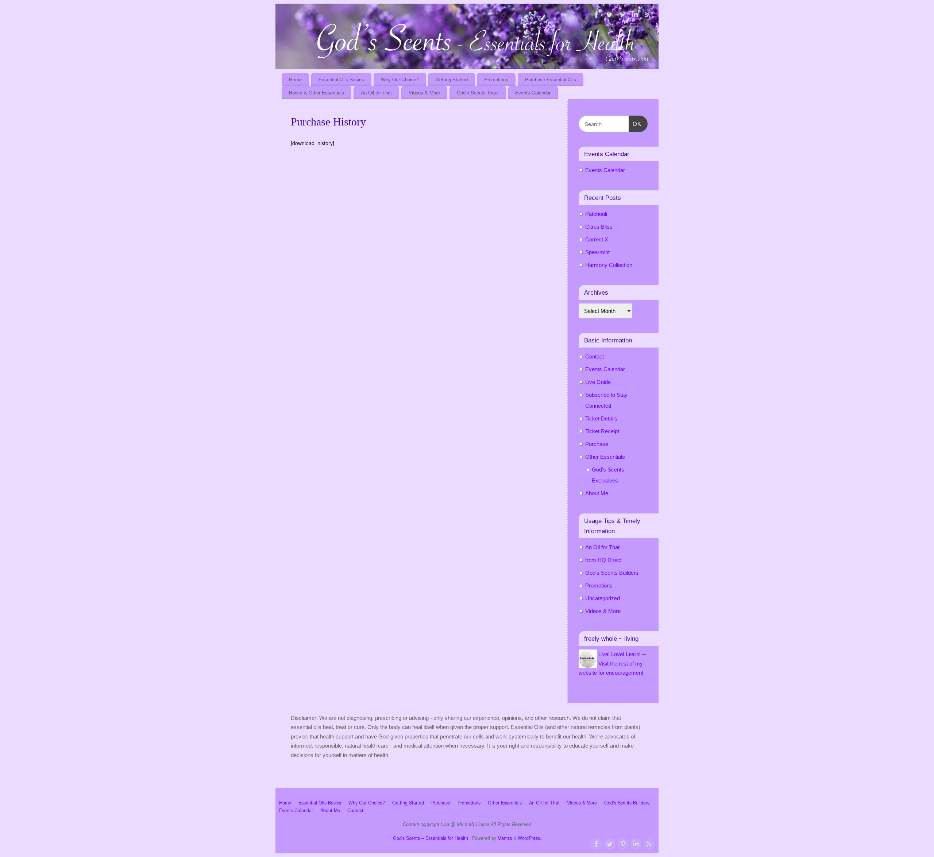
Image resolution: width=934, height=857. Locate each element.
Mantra (505, 838)
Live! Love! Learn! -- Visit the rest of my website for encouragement (612, 663)
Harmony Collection (608, 265)
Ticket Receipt (602, 431)
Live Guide (598, 382)
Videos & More (424, 92)
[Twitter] (609, 16)
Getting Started (452, 79)
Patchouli (596, 214)
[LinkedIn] (634, 16)
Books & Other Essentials (316, 92)
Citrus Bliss (599, 227)
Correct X (596, 239)
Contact (594, 356)
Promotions (496, 79)
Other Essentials (605, 457)
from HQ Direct (603, 560)
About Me (596, 493)
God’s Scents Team (478, 92)
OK (635, 123)
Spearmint (597, 252)
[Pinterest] (622, 16)
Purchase (596, 444)
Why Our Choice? (400, 79)
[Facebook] (596, 16)
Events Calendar (533, 92)
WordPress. (529, 838)
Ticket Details (601, 418)
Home (295, 79)
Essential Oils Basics (341, 79)
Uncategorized (602, 598)
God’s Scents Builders (626, 802)
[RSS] (647, 16)
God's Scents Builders (611, 573)
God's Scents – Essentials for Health (430, 838)
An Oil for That (376, 92)
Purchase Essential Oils (550, 79)
